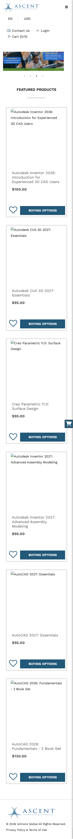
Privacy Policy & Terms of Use (26, 829)
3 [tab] (36, 76)
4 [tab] (43, 76)
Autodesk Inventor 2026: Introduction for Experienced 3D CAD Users (35, 177)
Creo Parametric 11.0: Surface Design (30, 406)
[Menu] (66, 7)
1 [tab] (24, 76)
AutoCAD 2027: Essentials (35, 635)
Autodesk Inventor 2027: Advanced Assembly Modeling (33, 521)
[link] (36, 138)
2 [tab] (30, 76)
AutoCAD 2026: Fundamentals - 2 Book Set (36, 746)
